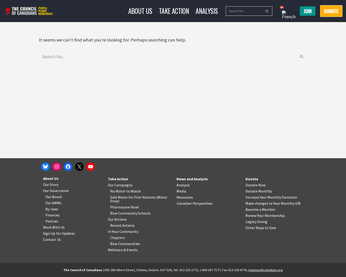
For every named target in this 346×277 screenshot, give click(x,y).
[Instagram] (56, 166)
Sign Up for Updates (59, 233)
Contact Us (52, 239)
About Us (140, 11)
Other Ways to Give (260, 227)
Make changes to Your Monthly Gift (273, 203)
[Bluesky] (45, 166)
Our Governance (56, 190)
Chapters (117, 237)
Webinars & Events (123, 249)
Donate (251, 179)
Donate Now (255, 185)
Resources (185, 197)
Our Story (50, 184)
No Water (118, 191)
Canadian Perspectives (194, 203)
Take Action (174, 11)
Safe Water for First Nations (132, 197)
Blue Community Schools (130, 213)
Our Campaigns (120, 185)
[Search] (267, 11)
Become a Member (260, 209)
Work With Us (54, 227)
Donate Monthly (258, 191)
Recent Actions (122, 225)
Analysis (207, 11)
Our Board (53, 196)
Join (308, 11)
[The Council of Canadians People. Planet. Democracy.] (29, 11)
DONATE (331, 11)
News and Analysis (192, 179)
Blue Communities (125, 243)
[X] (79, 166)
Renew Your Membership (265, 215)
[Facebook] (68, 166)
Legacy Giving (256, 221)
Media (181, 191)
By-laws (51, 209)
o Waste (134, 191)
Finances (52, 215)
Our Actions (117, 219)
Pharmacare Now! (124, 207)
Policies (51, 221)
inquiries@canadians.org (265, 270)
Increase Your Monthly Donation (271, 197)
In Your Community (123, 231)
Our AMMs (53, 202)
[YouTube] (90, 166)
